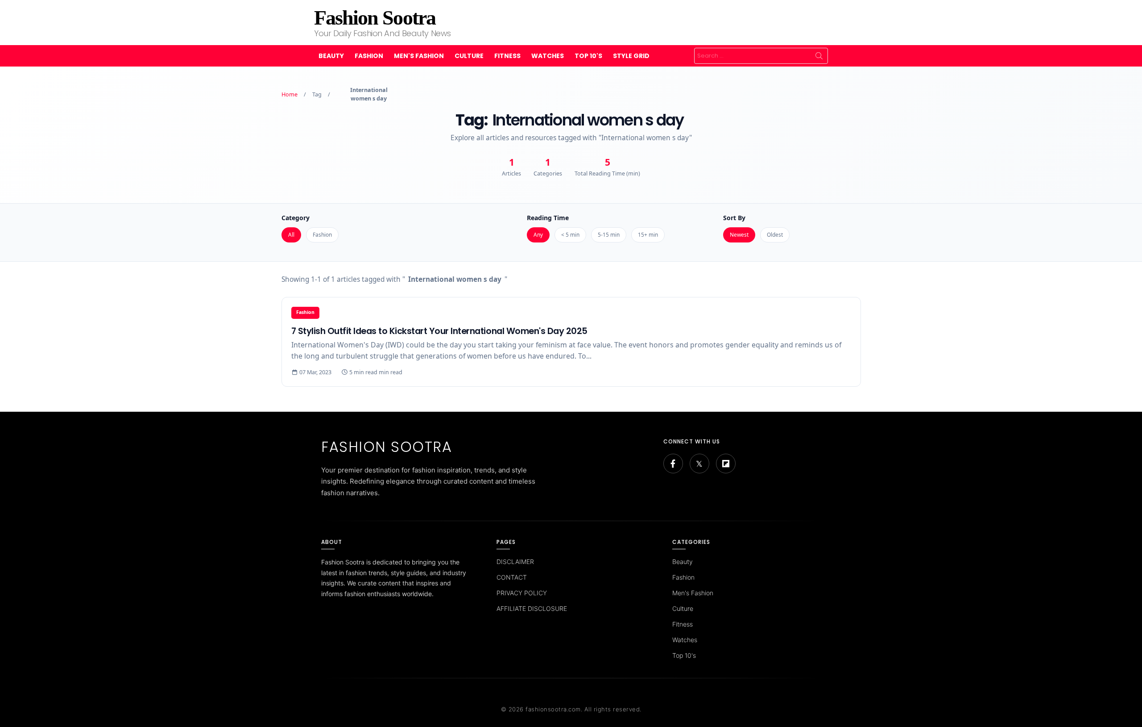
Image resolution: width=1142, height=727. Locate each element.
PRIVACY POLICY (522, 593)
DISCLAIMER (515, 561)
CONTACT (512, 577)
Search (819, 56)
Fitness (507, 55)
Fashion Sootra (374, 17)
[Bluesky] (699, 463)
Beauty (331, 55)
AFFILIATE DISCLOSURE (532, 608)
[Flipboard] (726, 463)
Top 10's (588, 55)
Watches (547, 55)
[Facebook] (673, 463)
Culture (469, 55)
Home (289, 94)
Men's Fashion (419, 55)
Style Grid (631, 55)
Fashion (369, 55)
